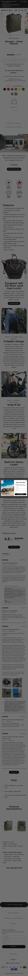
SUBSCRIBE (20, 494)
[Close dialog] (26, 481)
